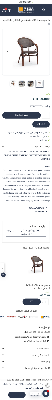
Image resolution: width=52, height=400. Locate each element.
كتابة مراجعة (26, 234)
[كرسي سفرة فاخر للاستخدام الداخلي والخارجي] (36, 264)
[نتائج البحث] (43, 10)
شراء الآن (41, 124)
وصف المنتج (42, 146)
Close (26, 348)
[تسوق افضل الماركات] (45, 317)
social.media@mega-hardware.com (30, 337)
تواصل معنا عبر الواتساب (35, 341)
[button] (8, 51)
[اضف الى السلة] (32, 302)
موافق (17, 395)
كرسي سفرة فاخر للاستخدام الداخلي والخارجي (37, 287)
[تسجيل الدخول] (9, 10)
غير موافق (34, 395)
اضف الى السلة (21, 115)
